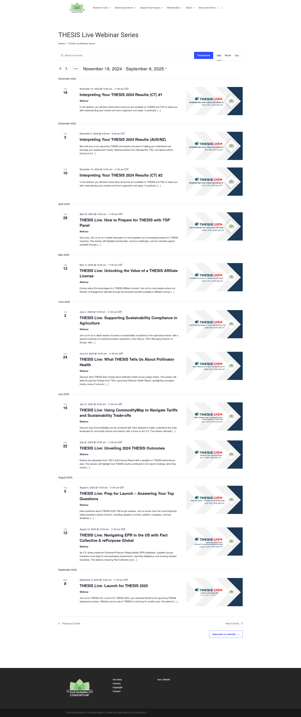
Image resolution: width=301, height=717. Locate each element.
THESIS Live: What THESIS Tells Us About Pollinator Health (127, 361)
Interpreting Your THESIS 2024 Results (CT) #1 (121, 94)
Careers (117, 683)
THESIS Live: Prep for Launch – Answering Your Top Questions (127, 496)
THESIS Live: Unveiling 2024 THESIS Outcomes (122, 448)
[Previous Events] (60, 68)
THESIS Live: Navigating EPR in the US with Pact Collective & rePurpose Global (124, 537)
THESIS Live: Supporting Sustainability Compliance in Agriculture (128, 320)
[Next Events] (66, 68)
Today (75, 68)
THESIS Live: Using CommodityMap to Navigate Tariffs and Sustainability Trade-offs (128, 412)
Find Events (203, 55)
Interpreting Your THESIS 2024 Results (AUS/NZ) (123, 139)
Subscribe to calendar (224, 634)
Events (61, 43)
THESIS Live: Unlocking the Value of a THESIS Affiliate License (129, 273)
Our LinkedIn (163, 679)
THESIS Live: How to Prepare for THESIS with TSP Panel (125, 222)
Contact (117, 691)
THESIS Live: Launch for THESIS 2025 (114, 585)
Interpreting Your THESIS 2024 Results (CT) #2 (121, 175)
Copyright (117, 687)
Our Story (117, 679)
